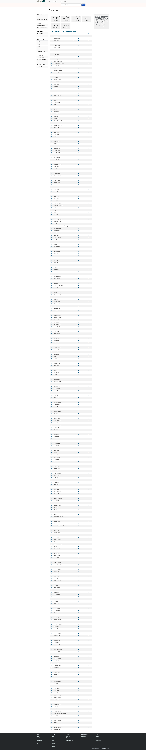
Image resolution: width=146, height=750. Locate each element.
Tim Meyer (56, 283)
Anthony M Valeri (57, 711)
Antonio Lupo (56, 571)
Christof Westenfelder (58, 120)
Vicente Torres (56, 159)
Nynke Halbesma (57, 502)
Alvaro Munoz (56, 349)
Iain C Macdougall (57, 264)
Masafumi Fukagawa (58, 139)
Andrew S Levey (57, 443)
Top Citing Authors (40, 57)
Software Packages (69, 740)
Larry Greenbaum (57, 324)
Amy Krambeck (57, 594)
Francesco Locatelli (58, 647)
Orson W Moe (56, 269)
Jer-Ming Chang (57, 418)
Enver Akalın (56, 667)
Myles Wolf (56, 77)
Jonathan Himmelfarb (58, 125)
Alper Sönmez (56, 409)
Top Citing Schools (41, 61)
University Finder (98, 740)
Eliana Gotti (56, 706)
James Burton (56, 663)
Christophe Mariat (57, 228)
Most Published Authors (42, 27)
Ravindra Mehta (57, 301)
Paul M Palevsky (57, 136)
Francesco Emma (57, 294)
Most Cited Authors (41, 25)
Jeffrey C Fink (56, 370)
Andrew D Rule (57, 150)
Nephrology (58, 7)
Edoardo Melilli (57, 230)
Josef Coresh (56, 356)
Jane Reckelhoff (57, 635)
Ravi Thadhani (57, 251)
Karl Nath (55, 605)
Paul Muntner (56, 129)
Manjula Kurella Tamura (58, 205)
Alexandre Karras (57, 331)
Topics (67, 737)
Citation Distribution (41, 51)
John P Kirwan (57, 587)
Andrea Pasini (56, 599)
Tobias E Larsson (57, 491)
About (49, 1)
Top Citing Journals (41, 64)
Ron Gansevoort (57, 335)
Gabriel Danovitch (57, 377)
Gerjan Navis (56, 75)
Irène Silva (56, 523)
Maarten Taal (56, 406)
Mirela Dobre (56, 656)
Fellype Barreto (57, 383)
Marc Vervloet (56, 168)
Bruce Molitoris (57, 274)
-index (38, 41)
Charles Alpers (57, 612)
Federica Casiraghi (57, 633)
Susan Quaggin (57, 342)
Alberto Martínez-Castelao (59, 63)
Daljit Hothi (56, 683)
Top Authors (64, 7)
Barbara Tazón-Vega (58, 470)
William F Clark (57, 180)
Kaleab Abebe (56, 340)
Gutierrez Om (56, 100)
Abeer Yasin (56, 187)
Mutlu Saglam (56, 484)
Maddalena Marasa (57, 660)
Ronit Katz (56, 244)
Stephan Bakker (57, 454)
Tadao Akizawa (57, 379)
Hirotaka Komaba (57, 315)
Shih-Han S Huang (57, 203)
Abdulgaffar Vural (57, 564)
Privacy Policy (39, 740)
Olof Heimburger (57, 429)
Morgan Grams (57, 628)
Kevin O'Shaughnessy (58, 310)
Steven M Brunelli (57, 534)
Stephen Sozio (57, 287)
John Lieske (56, 107)
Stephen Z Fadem (57, 557)
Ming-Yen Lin (56, 397)
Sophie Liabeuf (57, 207)
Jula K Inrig (56, 507)
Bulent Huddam (57, 651)
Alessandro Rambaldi (58, 624)
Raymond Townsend (58, 123)
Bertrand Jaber (57, 480)
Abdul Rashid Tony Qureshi (59, 152)
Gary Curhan (56, 242)
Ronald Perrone (57, 363)
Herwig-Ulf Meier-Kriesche (59, 525)
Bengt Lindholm (57, 88)
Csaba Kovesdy (57, 47)
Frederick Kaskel (57, 347)
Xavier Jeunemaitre (58, 216)
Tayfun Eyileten (57, 329)
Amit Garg (56, 56)
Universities (54, 739)
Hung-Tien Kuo (57, 148)
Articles (38, 46)
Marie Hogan (56, 450)
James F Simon (57, 194)
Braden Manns (57, 404)
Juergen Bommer (57, 697)
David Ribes (56, 530)
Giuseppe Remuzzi (57, 381)
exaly (49, 7)
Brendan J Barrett (57, 482)
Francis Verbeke (57, 672)
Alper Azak (56, 585)
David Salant (56, 626)
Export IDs (97, 736)
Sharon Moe (56, 459)
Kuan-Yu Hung (57, 457)
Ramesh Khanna (57, 704)
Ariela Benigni (56, 358)
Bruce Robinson (57, 155)
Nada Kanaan (56, 248)
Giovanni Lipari (57, 541)
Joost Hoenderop (57, 317)
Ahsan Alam (56, 486)
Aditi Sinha (56, 413)
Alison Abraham (57, 388)
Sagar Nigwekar (57, 640)
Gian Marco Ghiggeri (58, 164)
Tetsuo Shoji (56, 466)
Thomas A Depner (57, 569)
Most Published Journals (42, 19)
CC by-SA (107, 748)
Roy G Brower (56, 699)
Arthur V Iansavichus (58, 718)
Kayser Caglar (56, 573)
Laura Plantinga (57, 157)
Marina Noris (56, 589)
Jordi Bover (56, 461)
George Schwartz (57, 141)
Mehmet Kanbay (57, 308)
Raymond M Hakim (57, 91)
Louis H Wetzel (57, 560)
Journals (53, 737)
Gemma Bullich (57, 702)
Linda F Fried (56, 196)
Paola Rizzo (56, 690)
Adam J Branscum (57, 727)
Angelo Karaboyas (57, 601)
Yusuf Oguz (56, 578)
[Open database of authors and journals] (41, 0)
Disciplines (53, 7)
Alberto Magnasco (57, 608)
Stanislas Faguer (57, 427)
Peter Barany (56, 223)
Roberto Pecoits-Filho (58, 290)
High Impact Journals (41, 14)
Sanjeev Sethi (56, 127)
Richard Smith (56, 434)
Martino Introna (57, 583)
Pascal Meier (56, 260)
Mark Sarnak (56, 72)
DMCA (38, 743)
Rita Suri (55, 109)
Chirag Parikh (56, 262)
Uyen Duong (56, 514)
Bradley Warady (57, 45)
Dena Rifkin (56, 306)
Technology (55, 1)
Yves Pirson (56, 184)
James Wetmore (57, 438)
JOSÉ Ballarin (56, 354)
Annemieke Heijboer (58, 637)
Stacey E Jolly (56, 93)
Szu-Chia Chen (57, 313)
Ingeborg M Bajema (58, 498)
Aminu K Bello (56, 390)
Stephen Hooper (57, 386)
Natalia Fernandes (57, 255)
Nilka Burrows (56, 116)
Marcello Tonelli (57, 113)
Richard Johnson (57, 679)
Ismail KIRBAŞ (57, 729)
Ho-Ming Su (56, 422)
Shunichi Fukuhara (57, 237)
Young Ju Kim (56, 617)
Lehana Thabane (57, 658)
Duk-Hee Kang (57, 596)
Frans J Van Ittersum (58, 715)
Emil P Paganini (57, 198)
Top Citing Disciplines (41, 66)
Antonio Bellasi (57, 246)
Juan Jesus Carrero (58, 70)
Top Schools (39, 35)
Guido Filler (56, 86)
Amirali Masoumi (57, 537)
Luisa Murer (56, 615)
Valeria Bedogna (57, 548)
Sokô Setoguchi (57, 610)
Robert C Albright (57, 720)
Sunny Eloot (56, 134)
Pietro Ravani (56, 232)
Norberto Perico (57, 333)
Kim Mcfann (56, 171)
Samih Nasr (56, 367)
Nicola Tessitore (57, 496)
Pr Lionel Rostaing (57, 79)
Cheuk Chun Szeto (57, 145)
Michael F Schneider (58, 544)
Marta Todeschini (57, 681)
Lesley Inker (56, 448)
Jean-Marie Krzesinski (58, 393)
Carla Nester (56, 299)
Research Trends (98, 737)
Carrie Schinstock (57, 619)
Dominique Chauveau (58, 516)
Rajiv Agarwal (56, 36)
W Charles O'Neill (57, 580)
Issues (61, 1)
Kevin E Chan (56, 512)
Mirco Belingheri (57, 674)
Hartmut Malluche (57, 631)
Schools (53, 740)
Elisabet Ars (56, 351)
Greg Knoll (56, 210)
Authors (53, 736)
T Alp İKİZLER (56, 84)
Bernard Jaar (56, 436)
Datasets (67, 739)
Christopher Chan (57, 303)
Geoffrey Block (57, 477)
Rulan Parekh (56, 97)
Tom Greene (56, 345)
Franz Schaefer (57, 102)
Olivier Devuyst (57, 464)
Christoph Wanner (57, 276)
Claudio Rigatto (57, 399)
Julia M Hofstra (57, 521)
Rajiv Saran (56, 239)
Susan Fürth (56, 54)
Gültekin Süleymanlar (58, 61)
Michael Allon (56, 161)
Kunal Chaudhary (57, 695)
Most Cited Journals (41, 17)
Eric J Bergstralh (57, 708)
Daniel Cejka (56, 235)
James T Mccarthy (57, 692)
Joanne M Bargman (58, 191)
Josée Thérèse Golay (58, 649)
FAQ (65, 1)
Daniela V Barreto (57, 505)
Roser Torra (56, 253)
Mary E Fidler (56, 576)
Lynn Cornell (56, 365)
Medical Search (83, 737)
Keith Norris (56, 452)
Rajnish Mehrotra (57, 68)
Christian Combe (57, 292)
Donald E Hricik (57, 532)
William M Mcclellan (58, 189)
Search (83, 4)
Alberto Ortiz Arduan (58, 49)
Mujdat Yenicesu (57, 555)
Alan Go (55, 267)
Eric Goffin (56, 271)
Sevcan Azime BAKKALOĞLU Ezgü (61, 226)
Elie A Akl (55, 621)
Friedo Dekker (56, 40)
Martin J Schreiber (57, 95)
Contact (38, 739)
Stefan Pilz (56, 395)
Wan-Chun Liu (56, 509)
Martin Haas (56, 374)
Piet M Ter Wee (57, 567)
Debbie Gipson (57, 468)
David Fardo (56, 642)
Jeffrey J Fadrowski (57, 539)
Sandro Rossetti (57, 546)
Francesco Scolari (57, 420)
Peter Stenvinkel (57, 65)
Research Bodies (54, 744)
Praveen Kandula (57, 425)
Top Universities (40, 33)
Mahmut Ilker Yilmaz (58, 326)
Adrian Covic (56, 52)
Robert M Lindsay (57, 562)
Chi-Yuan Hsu (56, 104)
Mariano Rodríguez (57, 411)
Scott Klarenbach (57, 402)
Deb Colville (56, 553)
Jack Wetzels (56, 111)
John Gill (55, 143)
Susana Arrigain (57, 173)
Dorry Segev (56, 118)
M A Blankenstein (57, 665)
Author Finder (97, 739)
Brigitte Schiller (57, 688)
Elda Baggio (56, 500)
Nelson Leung (56, 372)
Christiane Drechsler (58, 493)
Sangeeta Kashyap (57, 644)
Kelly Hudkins (56, 592)
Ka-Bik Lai (56, 518)
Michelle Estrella (57, 653)
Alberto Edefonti (57, 676)
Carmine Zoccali (57, 38)
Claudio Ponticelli (57, 221)
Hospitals (53, 743)
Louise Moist (56, 166)
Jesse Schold (56, 81)
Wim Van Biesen (57, 361)
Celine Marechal (57, 528)
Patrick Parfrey (57, 278)
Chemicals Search (84, 739)
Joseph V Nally (57, 182)
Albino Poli (56, 441)
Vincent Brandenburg (58, 219)
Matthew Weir (56, 258)
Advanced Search (84, 736)
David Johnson (57, 212)
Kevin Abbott (56, 445)
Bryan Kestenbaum (57, 473)
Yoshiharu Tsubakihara (58, 280)
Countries (53, 746)
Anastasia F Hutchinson (58, 285)
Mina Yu (55, 722)
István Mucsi (56, 132)
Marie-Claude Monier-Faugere (60, 713)
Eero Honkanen (57, 724)
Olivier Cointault (57, 475)
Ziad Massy (56, 214)
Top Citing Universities (41, 59)
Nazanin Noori (57, 200)
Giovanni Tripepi (57, 338)
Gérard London (57, 489)
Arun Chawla (56, 603)
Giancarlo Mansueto (58, 319)
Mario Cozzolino (57, 322)
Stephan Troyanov (57, 175)
